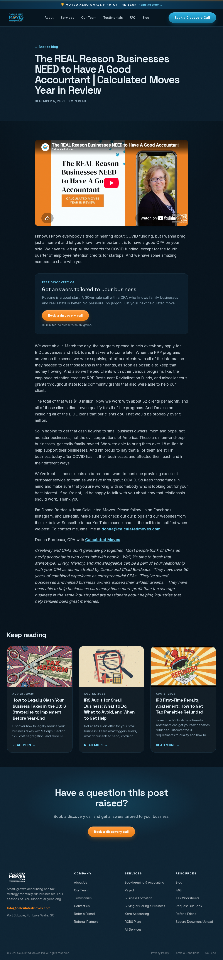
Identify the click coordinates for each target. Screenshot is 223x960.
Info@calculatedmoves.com (28, 908)
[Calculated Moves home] (16, 17)
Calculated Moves (102, 539)
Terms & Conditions (186, 953)
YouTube (210, 953)
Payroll (130, 890)
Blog (145, 17)
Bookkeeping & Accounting (144, 882)
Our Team (88, 17)
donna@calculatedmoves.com (130, 529)
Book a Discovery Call (192, 17)
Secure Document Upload (194, 921)
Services (67, 17)
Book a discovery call (65, 315)
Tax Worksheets (187, 898)
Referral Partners (86, 921)
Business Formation (138, 898)
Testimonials (113, 17)
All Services (133, 929)
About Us (80, 882)
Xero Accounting (137, 914)
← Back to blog (46, 47)
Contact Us (82, 906)
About (49, 17)
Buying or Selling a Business (145, 906)
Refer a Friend (84, 914)
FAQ (132, 17)
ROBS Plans (133, 921)
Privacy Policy (160, 953)
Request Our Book (189, 906)
